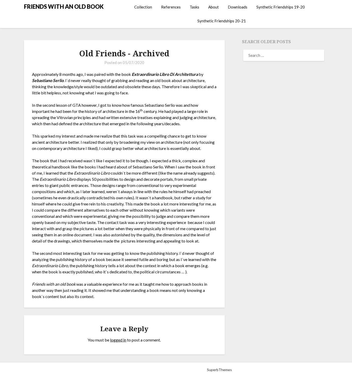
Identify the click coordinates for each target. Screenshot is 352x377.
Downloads (237, 7)
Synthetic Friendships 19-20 (280, 7)
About (213, 7)
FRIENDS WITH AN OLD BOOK (64, 6)
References (171, 7)
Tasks (194, 7)
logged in (118, 339)
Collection (143, 7)
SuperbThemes (219, 369)
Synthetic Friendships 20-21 (221, 21)
